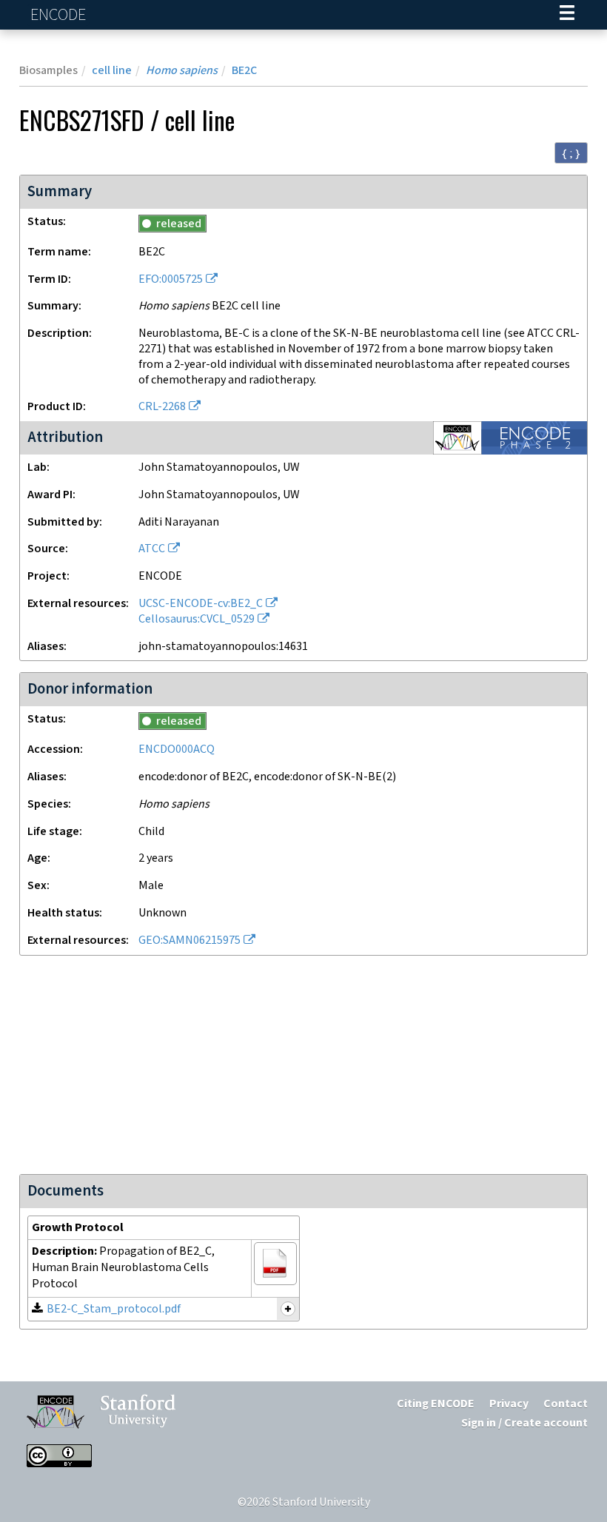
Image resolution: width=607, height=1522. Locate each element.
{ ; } (571, 153)
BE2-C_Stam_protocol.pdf (114, 1309)
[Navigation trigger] (567, 15)
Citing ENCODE (435, 1404)
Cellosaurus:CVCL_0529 (196, 619)
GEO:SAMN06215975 (189, 940)
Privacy (509, 1404)
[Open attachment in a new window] (275, 1263)
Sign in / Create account (524, 1423)
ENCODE (60, 15)
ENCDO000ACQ (176, 749)
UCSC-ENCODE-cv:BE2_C (200, 603)
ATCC (151, 549)
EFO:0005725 (170, 279)
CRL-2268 (162, 407)
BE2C (244, 70)
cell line (112, 70)
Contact (565, 1404)
